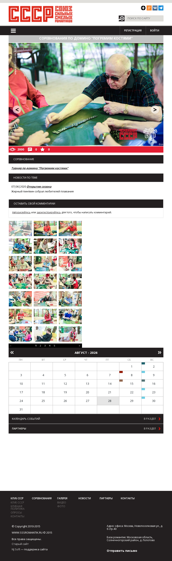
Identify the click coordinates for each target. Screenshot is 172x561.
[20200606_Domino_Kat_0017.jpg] (45, 316)
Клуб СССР (17, 498)
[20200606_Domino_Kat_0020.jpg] (45, 334)
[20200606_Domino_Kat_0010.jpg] (20, 281)
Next (159, 352)
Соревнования (42, 498)
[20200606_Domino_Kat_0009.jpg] (70, 264)
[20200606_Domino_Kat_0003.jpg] (70, 228)
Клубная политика (18, 507)
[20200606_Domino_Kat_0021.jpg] (70, 334)
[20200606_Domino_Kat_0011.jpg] (45, 281)
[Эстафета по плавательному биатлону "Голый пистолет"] (143, 372)
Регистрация (133, 30)
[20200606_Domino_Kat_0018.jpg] (70, 316)
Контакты (17, 516)
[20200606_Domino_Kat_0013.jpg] (20, 299)
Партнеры (106, 498)
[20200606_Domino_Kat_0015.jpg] (70, 299)
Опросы (16, 512)
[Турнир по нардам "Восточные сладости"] (121, 381)
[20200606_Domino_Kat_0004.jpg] (20, 246)
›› (79, 345)
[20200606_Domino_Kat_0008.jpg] (45, 264)
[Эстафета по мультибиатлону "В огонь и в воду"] (143, 389)
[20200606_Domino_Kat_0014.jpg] (45, 299)
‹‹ (10, 345)
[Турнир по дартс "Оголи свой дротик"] (121, 372)
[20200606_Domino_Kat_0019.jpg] (20, 334)
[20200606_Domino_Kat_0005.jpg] (45, 246)
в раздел (150, 418)
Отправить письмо (122, 551)
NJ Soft (16, 549)
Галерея (62, 498)
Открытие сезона (39, 186)
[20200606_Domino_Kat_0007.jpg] (20, 264)
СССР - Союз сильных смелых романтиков (41, 14)
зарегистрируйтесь (49, 212)
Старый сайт (20, 544)
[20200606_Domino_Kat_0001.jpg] (20, 228)
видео (61, 502)
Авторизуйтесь (21, 212)
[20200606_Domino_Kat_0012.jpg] (70, 281)
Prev (12, 352)
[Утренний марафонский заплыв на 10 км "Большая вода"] (143, 398)
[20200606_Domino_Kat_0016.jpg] (20, 316)
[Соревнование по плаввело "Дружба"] (143, 363)
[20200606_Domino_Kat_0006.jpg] (70, 246)
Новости (84, 498)
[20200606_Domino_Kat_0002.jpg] (45, 228)
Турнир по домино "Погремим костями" (39, 168)
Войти (154, 30)
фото (61, 506)
